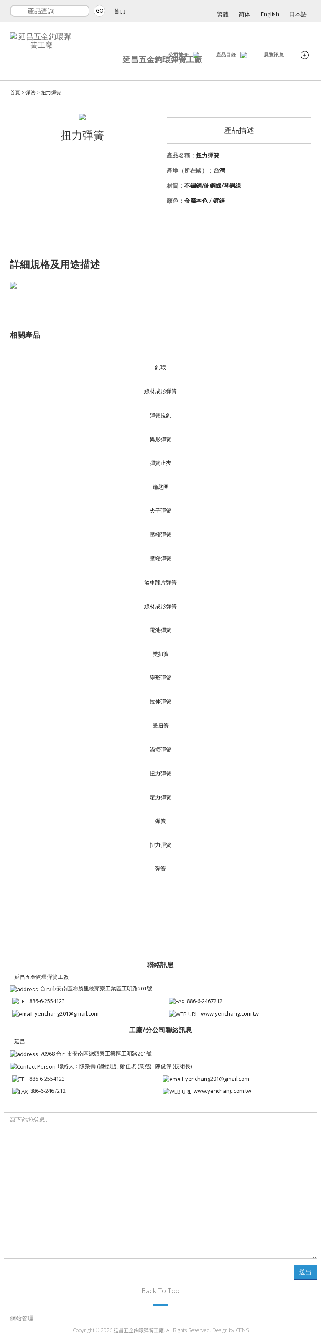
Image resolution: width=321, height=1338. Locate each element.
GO (100, 10)
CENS (242, 1330)
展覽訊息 (274, 54)
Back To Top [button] (160, 1290)
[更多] (304, 56)
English (269, 14)
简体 (244, 14)
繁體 (223, 14)
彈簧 (30, 92)
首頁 (119, 11)
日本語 (298, 14)
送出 (305, 1272)
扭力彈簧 (51, 92)
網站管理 (21, 1318)
